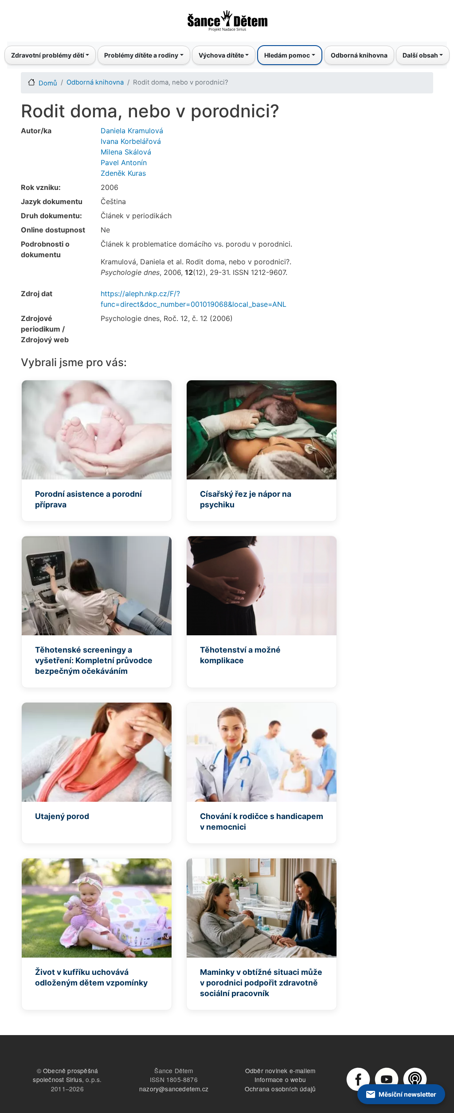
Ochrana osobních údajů (280, 1088)
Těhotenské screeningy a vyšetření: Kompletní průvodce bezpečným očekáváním (94, 660)
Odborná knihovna (359, 55)
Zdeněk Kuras (123, 173)
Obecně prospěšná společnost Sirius (65, 1075)
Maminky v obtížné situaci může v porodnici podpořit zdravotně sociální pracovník (261, 982)
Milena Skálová (126, 151)
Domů (48, 83)
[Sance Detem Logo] (227, 18)
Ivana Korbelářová (131, 141)
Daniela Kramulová (132, 130)
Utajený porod (62, 816)
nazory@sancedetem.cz (173, 1088)
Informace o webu (280, 1079)
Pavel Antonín (124, 162)
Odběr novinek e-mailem (280, 1070)
